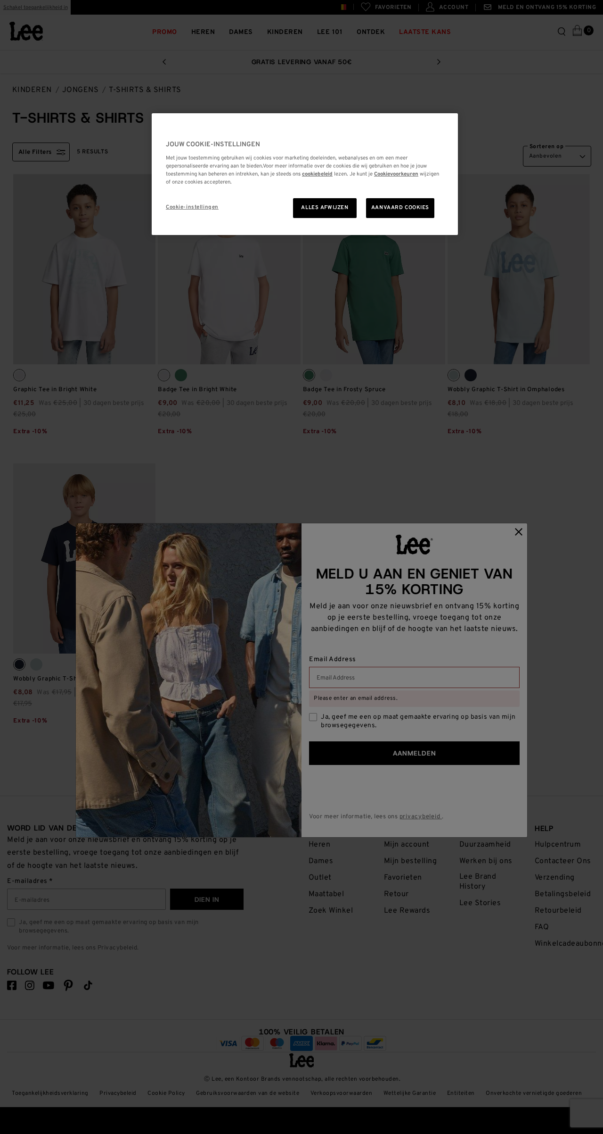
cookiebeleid (317, 174)
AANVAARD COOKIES (400, 207)
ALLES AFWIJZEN (324, 207)
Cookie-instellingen (192, 207)
